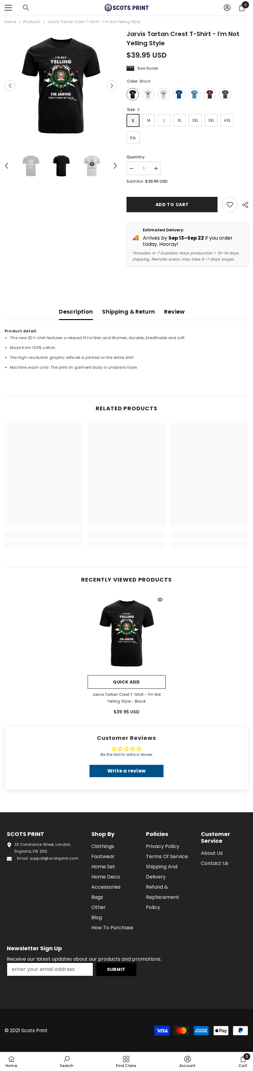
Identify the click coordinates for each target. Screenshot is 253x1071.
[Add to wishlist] (230, 204)
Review (174, 311)
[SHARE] (243, 204)
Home (10, 21)
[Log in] (227, 8)
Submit (116, 969)
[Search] (26, 7)
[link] (44, 534)
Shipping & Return (128, 311)
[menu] (8, 7)
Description (76, 311)
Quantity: (135, 157)
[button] (10, 85)
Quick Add (126, 682)
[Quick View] (160, 599)
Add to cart (172, 204)
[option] (61, 85)
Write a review (126, 770)
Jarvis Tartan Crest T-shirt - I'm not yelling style (126, 698)
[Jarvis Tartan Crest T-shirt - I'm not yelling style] (127, 633)
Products (31, 21)
